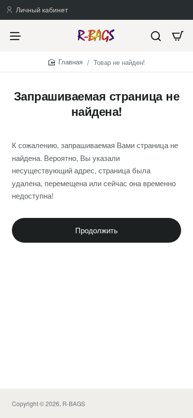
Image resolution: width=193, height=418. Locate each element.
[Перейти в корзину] (177, 36)
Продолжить (96, 230)
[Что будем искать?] (155, 36)
